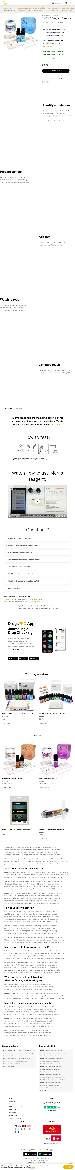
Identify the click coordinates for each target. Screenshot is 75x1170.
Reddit (58, 1102)
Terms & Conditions (15, 1118)
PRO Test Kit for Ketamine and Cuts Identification (50, 1066)
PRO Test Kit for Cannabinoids (9, 1058)
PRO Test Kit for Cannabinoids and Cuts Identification (51, 1058)
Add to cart (56, 71)
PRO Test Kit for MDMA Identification (51, 830)
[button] (35, 17)
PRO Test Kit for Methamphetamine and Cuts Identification (53, 1079)
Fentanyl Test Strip (7, 1053)
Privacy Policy (13, 1115)
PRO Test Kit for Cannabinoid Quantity (48, 1055)
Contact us (12, 1104)
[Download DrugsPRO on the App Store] (30, 1154)
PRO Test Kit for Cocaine (24, 1058)
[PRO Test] (5, 2)
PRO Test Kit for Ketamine (21, 1061)
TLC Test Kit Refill (43, 1090)
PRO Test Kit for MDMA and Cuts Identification (50, 1074)
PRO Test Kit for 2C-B (8, 1055)
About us (12, 1101)
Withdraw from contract (16, 1107)
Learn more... (49, 46)
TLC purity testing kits (36, 602)
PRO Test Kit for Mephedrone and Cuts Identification (51, 1077)
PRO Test (27, 1158)
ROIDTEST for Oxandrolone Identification (16, 830)
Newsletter (49, 1102)
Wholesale (12, 1112)
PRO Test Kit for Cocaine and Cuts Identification (18, 714)
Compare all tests (56, 79)
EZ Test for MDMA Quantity (25, 1050)
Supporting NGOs (68, 8)
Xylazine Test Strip (29, 1053)
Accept (68, 1167)
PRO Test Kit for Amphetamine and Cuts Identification (51, 1050)
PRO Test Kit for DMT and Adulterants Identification (51, 1063)
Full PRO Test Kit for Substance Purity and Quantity (51, 1087)
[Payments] (23, 1133)
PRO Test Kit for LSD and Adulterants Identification (51, 1071)
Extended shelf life (39, 8)
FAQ (10, 1098)
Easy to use (7, 8)
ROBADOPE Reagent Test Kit (12, 778)
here (9, 599)
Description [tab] (8, 408)
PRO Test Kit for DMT (8, 1061)
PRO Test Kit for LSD (7, 1063)
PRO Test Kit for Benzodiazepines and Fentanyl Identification (53, 1053)
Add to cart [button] (7, 723)
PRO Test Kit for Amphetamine (22, 1055)
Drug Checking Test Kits (53, 15)
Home (43, 15)
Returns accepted (53, 8)
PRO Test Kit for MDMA (20, 1063)
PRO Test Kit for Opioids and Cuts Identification (50, 1082)
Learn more (14, 649)
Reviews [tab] (19, 408)
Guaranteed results (24, 8)
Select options (8, 787)
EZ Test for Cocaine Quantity (9, 1050)
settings (32, 1167)
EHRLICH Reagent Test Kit (48, 778)
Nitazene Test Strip (18, 1053)
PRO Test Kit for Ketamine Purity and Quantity (50, 1069)
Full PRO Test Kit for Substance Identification (54, 714)
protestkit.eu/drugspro (46, 1150)
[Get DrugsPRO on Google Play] (45, 1154)
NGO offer (12, 1109)
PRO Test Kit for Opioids (8, 1066)
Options (44, 59)
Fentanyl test (48, 900)
